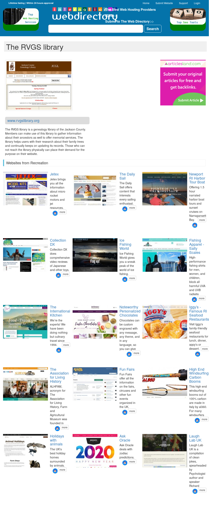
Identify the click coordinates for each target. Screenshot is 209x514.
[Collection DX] (58, 275)
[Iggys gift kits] (144, 361)
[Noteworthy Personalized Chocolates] (129, 354)
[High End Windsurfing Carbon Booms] (197, 420)
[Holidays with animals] (55, 471)
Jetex (54, 173)
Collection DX (58, 242)
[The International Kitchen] (58, 350)
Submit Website (164, 3)
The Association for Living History (59, 375)
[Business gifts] (72, 361)
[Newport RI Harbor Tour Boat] (194, 225)
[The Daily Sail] (124, 209)
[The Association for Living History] (57, 428)
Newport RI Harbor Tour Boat (197, 178)
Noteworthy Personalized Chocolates (129, 311)
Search (153, 28)
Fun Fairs (127, 369)
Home (146, 3)
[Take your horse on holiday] (5, 478)
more (62, 212)
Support (183, 3)
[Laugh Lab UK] (195, 491)
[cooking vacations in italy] (12, 357)
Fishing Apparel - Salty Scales (196, 246)
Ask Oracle (124, 438)
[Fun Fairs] (124, 412)
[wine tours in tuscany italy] (5, 357)
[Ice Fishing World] (124, 279)
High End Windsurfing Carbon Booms (199, 375)
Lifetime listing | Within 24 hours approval (31, 2)
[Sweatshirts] (149, 361)
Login (197, 3)
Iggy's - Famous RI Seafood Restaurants (199, 312)
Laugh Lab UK (195, 438)
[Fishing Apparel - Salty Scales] (194, 299)
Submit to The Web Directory (129, 21)
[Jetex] (55, 213)
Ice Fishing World (125, 244)
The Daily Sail (127, 176)
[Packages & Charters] (144, 232)
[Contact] (12, 478)
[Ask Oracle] (124, 463)
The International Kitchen (60, 311)
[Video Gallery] (149, 232)
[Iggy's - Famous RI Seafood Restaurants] (197, 354)
